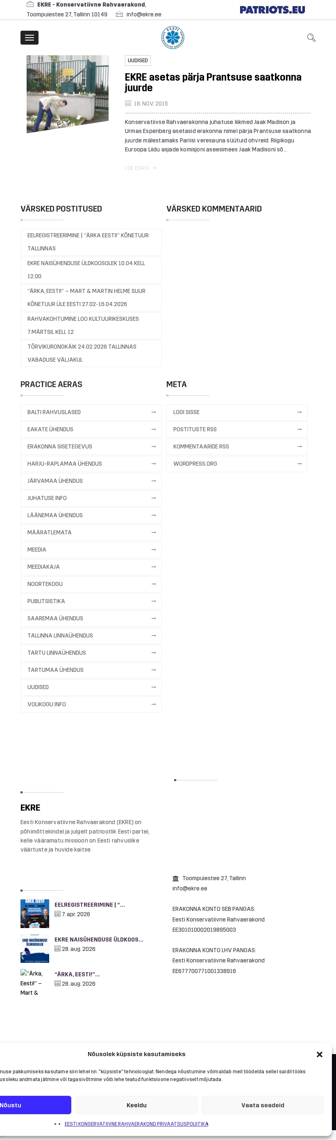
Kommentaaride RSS (201, 446)
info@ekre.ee (144, 14)
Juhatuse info (47, 498)
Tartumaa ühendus (55, 670)
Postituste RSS (195, 429)
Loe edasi (137, 168)
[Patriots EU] (272, 9)
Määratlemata (49, 532)
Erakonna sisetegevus (59, 446)
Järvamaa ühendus (55, 481)
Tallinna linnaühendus (60, 635)
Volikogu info (46, 704)
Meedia (36, 549)
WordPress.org (195, 463)
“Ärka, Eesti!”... (77, 974)
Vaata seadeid (262, 1105)
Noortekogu (45, 584)
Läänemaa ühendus (55, 515)
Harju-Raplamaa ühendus (64, 463)
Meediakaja (43, 566)
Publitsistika (46, 601)
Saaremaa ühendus (55, 618)
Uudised (138, 60)
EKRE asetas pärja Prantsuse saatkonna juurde (213, 83)
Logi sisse (186, 412)
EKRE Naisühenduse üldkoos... (98, 939)
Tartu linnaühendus (56, 652)
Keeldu (137, 1105)
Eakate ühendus (50, 429)
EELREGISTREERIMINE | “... (89, 904)
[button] (320, 1054)
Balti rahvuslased (54, 412)
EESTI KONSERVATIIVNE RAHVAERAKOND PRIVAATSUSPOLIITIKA (137, 1124)
